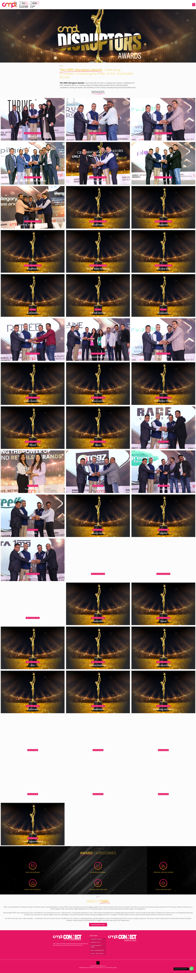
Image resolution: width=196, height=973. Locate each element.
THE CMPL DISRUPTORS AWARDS (96, 946)
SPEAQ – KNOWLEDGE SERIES (97, 950)
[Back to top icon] (98, 962)
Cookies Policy (91, 967)
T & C (104, 967)
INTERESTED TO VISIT (95, 942)
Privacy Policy (99, 967)
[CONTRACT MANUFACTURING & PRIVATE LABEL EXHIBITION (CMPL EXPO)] (21, 4)
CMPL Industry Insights (111, 967)
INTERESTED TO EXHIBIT (96, 939)
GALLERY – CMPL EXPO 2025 (97, 953)
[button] (193, 4)
